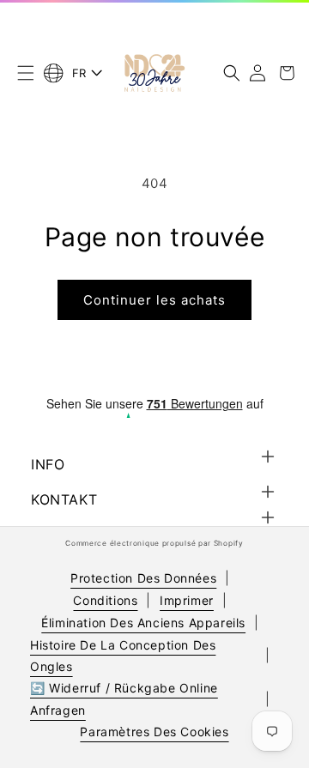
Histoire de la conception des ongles (122, 656)
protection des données (143, 578)
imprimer (187, 600)
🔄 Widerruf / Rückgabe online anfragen (124, 698)
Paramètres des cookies (154, 731)
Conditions (105, 600)
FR (79, 73)
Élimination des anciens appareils (143, 622)
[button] (26, 73)
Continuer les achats (154, 300)
